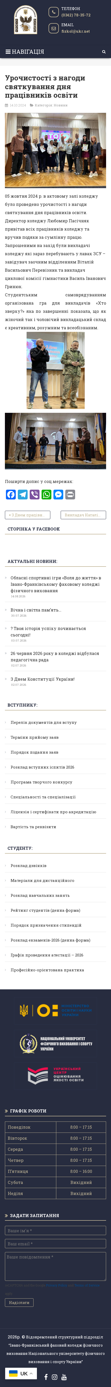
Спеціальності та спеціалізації (43, 796)
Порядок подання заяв (34, 752)
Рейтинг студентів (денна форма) (45, 910)
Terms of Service (86, 1285)
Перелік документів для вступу (44, 722)
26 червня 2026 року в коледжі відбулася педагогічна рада (55, 656)
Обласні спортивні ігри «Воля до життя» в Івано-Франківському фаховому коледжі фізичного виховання (56, 584)
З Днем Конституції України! (43, 679)
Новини (61, 105)
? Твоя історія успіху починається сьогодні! (48, 631)
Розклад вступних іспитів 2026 (42, 767)
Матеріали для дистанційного (42, 880)
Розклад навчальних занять (40, 895)
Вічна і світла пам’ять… (36, 610)
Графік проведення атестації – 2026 (47, 954)
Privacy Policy (56, 1285)
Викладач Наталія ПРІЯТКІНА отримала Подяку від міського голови (85, 515)
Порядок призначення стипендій (46, 925)
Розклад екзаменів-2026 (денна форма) (50, 940)
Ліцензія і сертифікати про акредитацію (53, 811)
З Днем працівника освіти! (31, 515)
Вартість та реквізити (33, 826)
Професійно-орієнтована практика (47, 969)
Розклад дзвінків (28, 865)
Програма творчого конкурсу (41, 781)
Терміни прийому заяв (35, 737)
